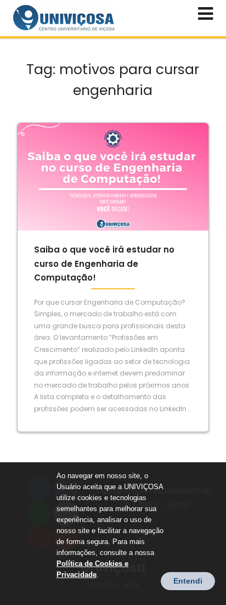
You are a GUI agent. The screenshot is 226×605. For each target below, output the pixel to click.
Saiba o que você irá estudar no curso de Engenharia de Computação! (104, 263)
